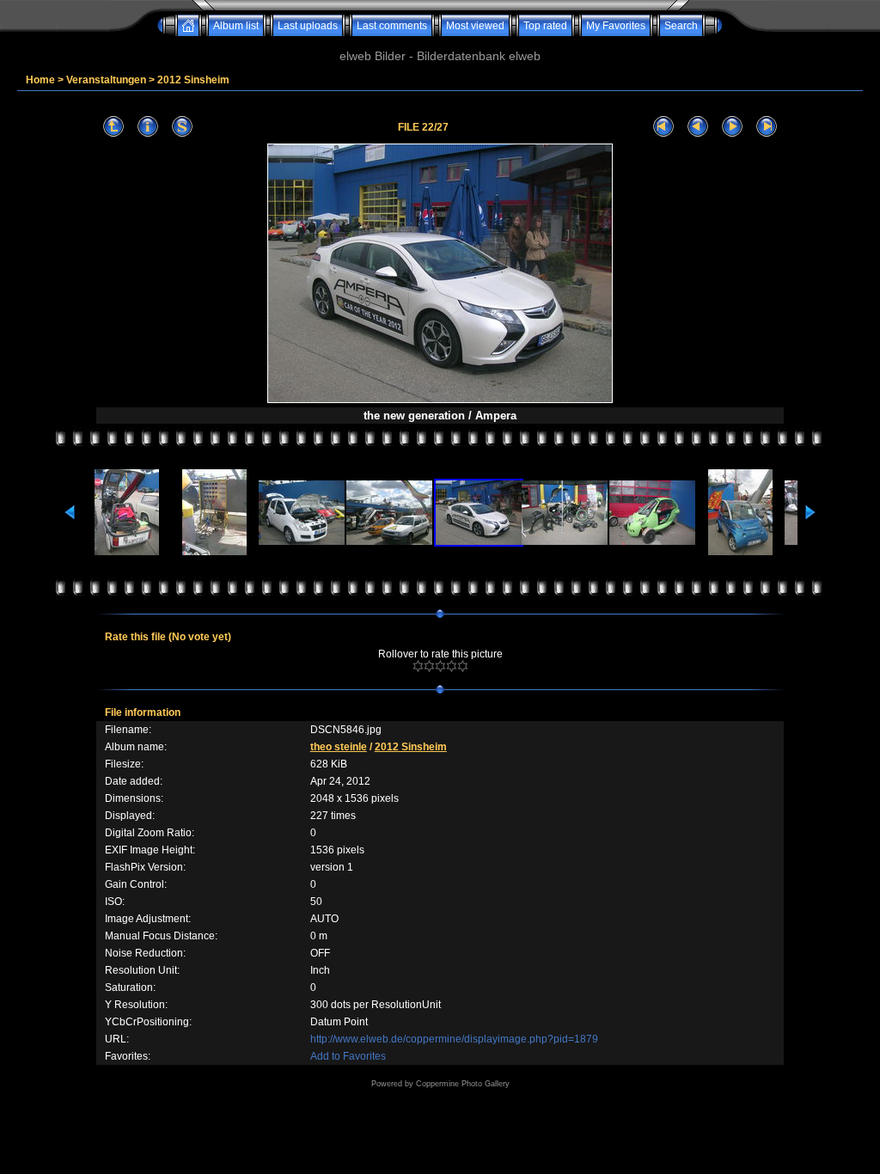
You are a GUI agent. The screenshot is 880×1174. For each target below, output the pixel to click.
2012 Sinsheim (193, 80)
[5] (462, 666)
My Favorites (615, 26)
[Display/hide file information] (148, 127)
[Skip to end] (766, 127)
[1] (418, 666)
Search (681, 26)
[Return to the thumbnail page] (113, 127)
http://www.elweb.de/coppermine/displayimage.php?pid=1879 (454, 1039)
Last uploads (308, 26)
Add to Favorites (348, 1056)
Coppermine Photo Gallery (463, 1083)
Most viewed (475, 26)
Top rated (545, 26)
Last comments (392, 26)
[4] (451, 666)
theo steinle (338, 747)
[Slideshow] (182, 127)
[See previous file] (698, 127)
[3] (440, 666)
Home (40, 80)
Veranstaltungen (106, 80)
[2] (429, 666)
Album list (236, 26)
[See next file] (732, 127)
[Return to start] (663, 127)
